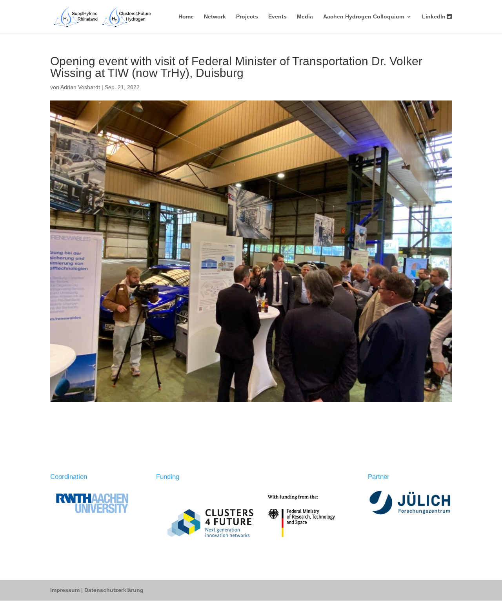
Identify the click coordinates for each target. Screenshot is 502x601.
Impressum (65, 590)
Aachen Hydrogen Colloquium (363, 17)
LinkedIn (434, 17)
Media (305, 17)
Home (186, 17)
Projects (247, 17)
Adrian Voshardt (80, 87)
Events (277, 17)
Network (215, 17)
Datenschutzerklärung (114, 590)
